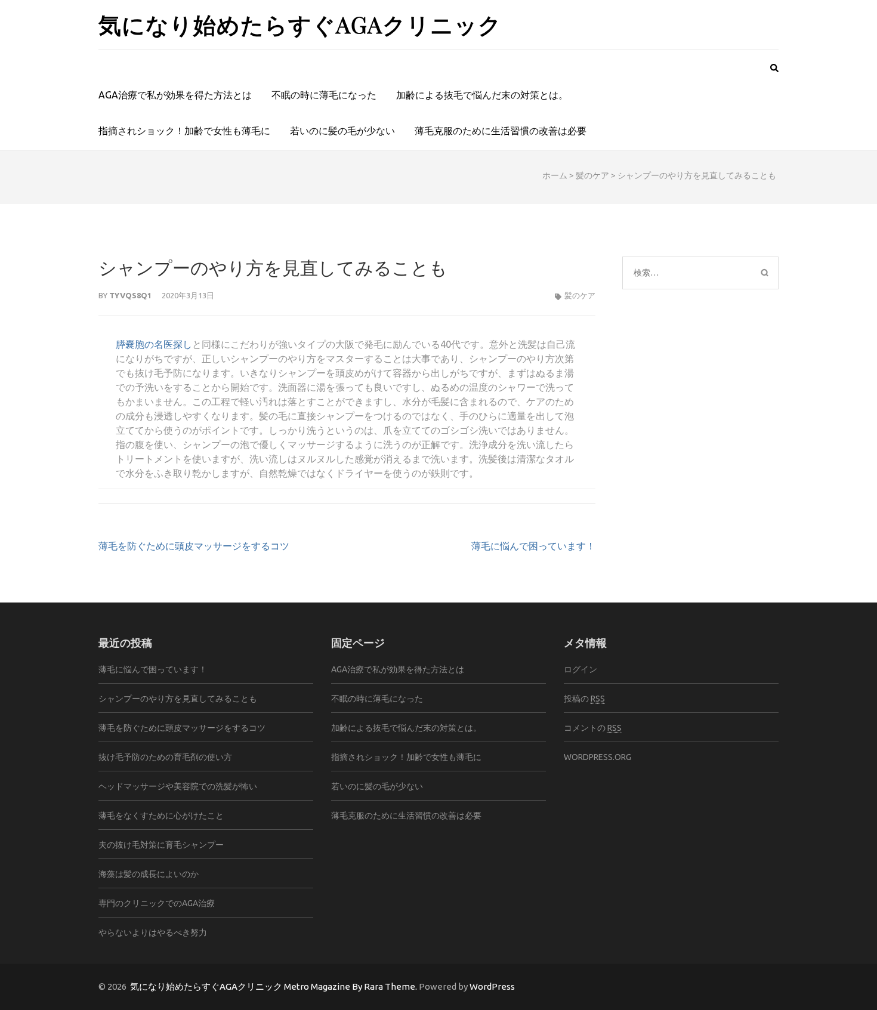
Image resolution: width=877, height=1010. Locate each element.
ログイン (580, 669)
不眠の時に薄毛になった (323, 94)
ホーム (554, 175)
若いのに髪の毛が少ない (342, 130)
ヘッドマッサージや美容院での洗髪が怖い (177, 786)
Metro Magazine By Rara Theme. (351, 986)
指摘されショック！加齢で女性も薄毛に (184, 130)
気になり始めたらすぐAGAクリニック (300, 24)
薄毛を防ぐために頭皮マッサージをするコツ (193, 545)
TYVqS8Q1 (130, 295)
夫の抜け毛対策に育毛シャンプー (161, 845)
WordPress (492, 986)
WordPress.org (597, 757)
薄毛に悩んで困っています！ (533, 545)
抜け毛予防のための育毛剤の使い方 (165, 757)
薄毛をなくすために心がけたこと (161, 815)
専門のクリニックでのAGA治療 (156, 903)
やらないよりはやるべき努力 (152, 932)
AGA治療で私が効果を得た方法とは (175, 94)
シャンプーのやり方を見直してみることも (177, 698)
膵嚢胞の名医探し (154, 344)
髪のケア (592, 175)
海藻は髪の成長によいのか (148, 874)
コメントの (593, 728)
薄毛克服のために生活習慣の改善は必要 (500, 130)
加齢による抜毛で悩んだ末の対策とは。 (482, 94)
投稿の (584, 698)
